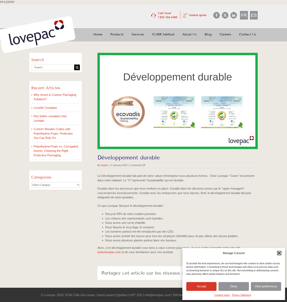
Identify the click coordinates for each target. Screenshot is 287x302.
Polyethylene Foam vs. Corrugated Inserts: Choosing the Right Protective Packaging (56, 151)
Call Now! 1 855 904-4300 (167, 15)
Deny (233, 286)
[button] (279, 253)
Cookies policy (222, 295)
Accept (201, 286)
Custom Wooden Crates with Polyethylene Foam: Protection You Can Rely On (53, 133)
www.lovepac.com (109, 252)
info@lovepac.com (157, 295)
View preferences (266, 286)
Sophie (104, 165)
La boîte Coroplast (45, 107)
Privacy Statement (241, 295)
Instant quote (197, 15)
